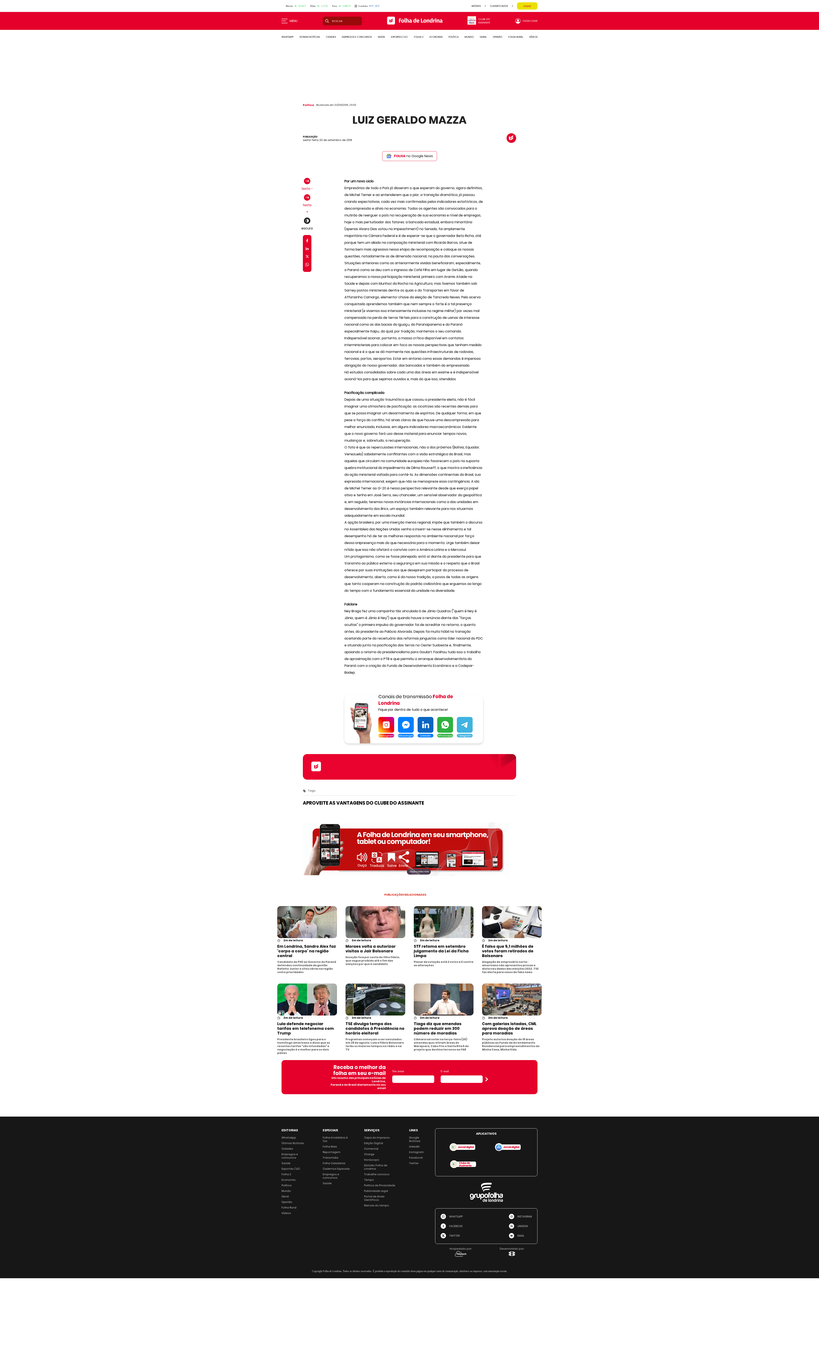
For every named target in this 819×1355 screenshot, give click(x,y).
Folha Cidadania (334, 1163)
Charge (369, 1154)
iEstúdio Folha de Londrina (375, 1167)
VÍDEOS (533, 37)
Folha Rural (289, 1207)
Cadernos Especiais (336, 1169)
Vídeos (286, 1213)
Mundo (286, 1191)
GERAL (483, 37)
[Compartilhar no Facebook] (307, 241)
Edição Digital (373, 1143)
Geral (285, 1196)
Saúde (286, 1163)
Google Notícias (414, 1139)
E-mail (445, 1071)
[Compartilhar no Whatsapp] (307, 265)
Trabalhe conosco (376, 1174)
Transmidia (330, 1157)
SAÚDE (381, 37)
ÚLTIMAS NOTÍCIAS (309, 37)
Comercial (371, 1148)
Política (308, 105)
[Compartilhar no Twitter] (307, 257)
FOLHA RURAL (515, 37)
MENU (294, 21)
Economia (288, 1180)
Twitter (414, 1163)
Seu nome (398, 1071)
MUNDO (469, 37)
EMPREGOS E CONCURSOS (357, 37)
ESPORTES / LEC (399, 37)
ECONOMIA (436, 37)
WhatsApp (289, 1137)
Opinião (287, 1202)
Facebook (416, 1157)
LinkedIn (414, 1146)
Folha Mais (330, 1146)
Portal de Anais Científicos (374, 1198)
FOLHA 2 (419, 37)
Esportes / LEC (291, 1169)
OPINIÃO (497, 37)
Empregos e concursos (290, 1155)
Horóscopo (371, 1160)
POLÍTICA (454, 37)
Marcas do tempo (376, 1205)
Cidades (287, 1148)
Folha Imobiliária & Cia (335, 1139)
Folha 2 (286, 1174)
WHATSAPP (287, 37)
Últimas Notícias (293, 1143)
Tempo (369, 1180)
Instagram (416, 1152)
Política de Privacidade (379, 1185)
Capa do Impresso (377, 1137)
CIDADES (331, 37)
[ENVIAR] (487, 1079)
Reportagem (331, 1152)
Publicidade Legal (376, 1191)
